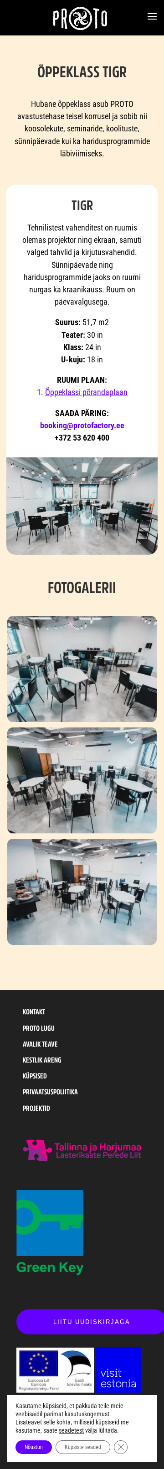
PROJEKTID (36, 1108)
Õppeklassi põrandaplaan (86, 392)
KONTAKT (34, 1011)
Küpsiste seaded (83, 1447)
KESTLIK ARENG (42, 1059)
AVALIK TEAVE (40, 1044)
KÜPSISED (35, 1075)
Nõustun (34, 1447)
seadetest (71, 1430)
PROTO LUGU (39, 1028)
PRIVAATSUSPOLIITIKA (50, 1091)
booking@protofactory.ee (82, 425)
